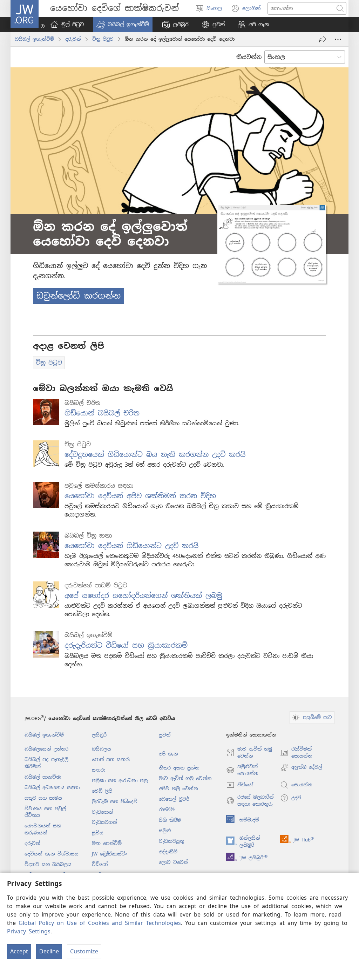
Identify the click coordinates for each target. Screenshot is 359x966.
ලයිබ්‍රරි (99, 735)
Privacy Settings (28, 931)
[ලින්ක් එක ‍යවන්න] (322, 39)
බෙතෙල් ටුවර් (174, 799)
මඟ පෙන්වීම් (107, 843)
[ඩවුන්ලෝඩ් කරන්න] (271, 244)
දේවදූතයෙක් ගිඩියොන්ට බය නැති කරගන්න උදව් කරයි (155, 454)
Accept (19, 951)
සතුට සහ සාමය (43, 798)
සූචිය (97, 833)
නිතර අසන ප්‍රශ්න (179, 768)
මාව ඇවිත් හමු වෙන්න (185, 778)
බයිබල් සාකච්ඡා (43, 777)
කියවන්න (249, 57)
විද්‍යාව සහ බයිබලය (48, 864)
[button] (123, 24)
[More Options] (338, 39)
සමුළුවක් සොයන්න (242, 770)
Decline (49, 951)
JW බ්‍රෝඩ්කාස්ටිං (109, 854)
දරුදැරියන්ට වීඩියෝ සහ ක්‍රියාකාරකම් (126, 645)
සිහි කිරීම (170, 820)
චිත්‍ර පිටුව (103, 39)
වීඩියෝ (100, 864)
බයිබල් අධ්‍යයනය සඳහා (52, 788)
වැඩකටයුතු (171, 841)
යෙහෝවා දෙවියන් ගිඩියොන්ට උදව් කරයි (131, 545)
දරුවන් (73, 39)
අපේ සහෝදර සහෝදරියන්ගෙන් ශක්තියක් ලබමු (143, 595)
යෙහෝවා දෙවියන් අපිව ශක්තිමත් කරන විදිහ (140, 496)
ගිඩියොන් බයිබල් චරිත (102, 413)
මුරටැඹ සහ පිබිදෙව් (114, 802)
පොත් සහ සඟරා (111, 759)
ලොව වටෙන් (173, 862)
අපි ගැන (168, 754)
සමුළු (165, 831)
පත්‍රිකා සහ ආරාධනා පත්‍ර (120, 781)
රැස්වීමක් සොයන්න (296, 753)
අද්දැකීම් (168, 852)
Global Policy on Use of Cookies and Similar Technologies (100, 923)
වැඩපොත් (102, 812)
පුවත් (164, 735)
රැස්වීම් (167, 810)
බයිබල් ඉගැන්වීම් (34, 39)
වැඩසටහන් (104, 822)
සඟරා (98, 770)
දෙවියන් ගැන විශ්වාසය (52, 854)
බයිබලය (101, 749)
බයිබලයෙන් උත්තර (46, 749)
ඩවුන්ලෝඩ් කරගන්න (78, 296)
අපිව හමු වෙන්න (178, 789)
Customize (84, 951)
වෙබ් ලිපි (102, 791)
